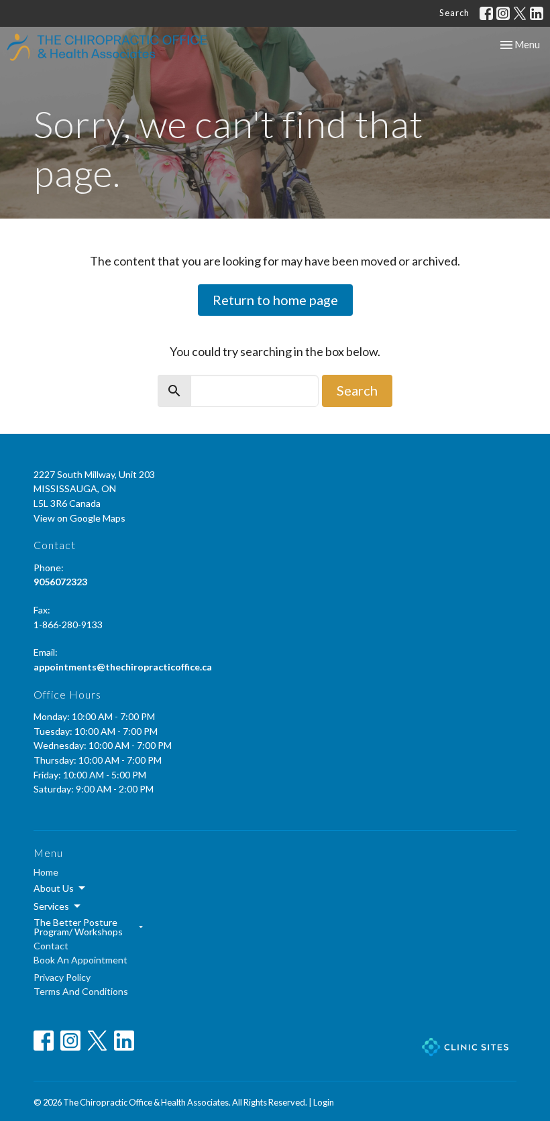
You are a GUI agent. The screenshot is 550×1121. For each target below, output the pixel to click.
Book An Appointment (80, 959)
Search (454, 12)
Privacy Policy (62, 977)
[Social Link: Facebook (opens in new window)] (486, 13)
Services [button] (51, 906)
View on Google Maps (79, 518)
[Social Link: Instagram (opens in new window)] (503, 13)
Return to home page (275, 300)
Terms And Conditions (81, 991)
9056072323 (60, 581)
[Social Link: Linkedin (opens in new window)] (536, 13)
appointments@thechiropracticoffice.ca (123, 666)
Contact (51, 945)
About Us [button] (54, 888)
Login (323, 1102)
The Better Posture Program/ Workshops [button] (78, 927)
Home (46, 872)
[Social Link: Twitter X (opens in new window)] (520, 13)
